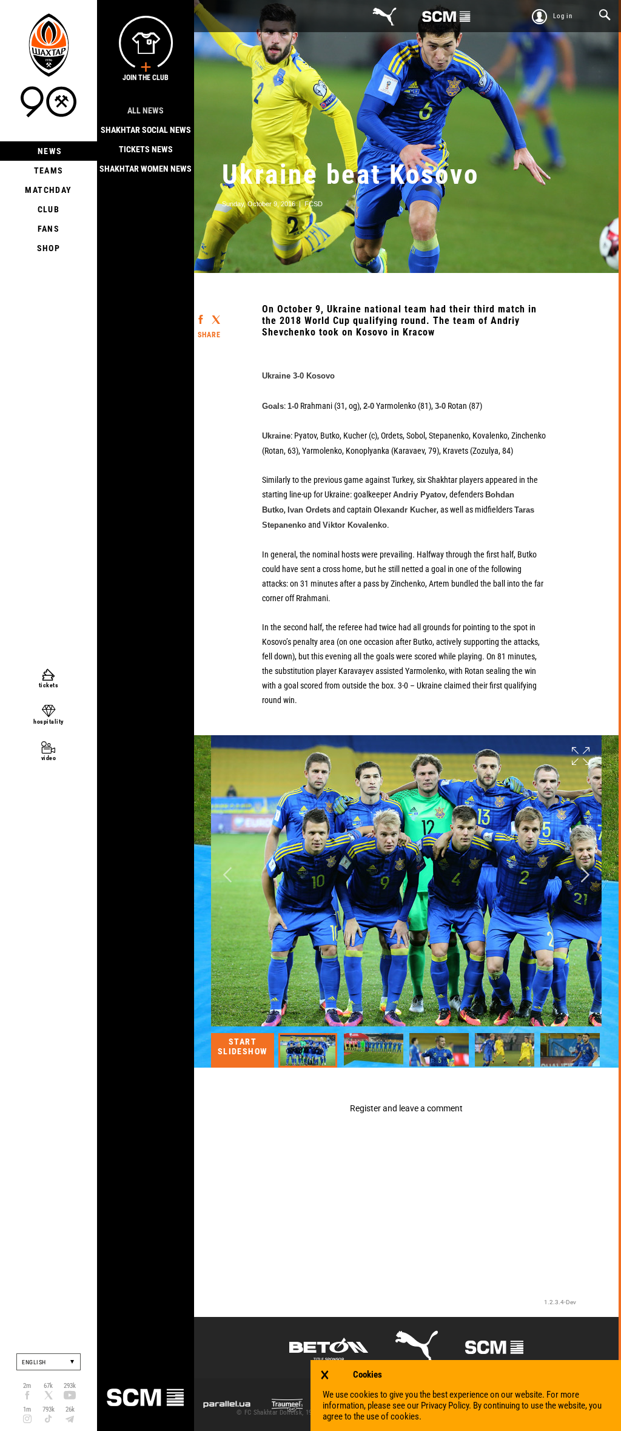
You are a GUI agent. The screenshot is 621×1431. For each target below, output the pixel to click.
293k (70, 1386)
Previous (227, 875)
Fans (49, 229)
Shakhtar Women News (145, 168)
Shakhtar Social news (146, 130)
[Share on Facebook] (200, 313)
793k (48, 1409)
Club (49, 209)
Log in (562, 16)
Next (585, 875)
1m (27, 1409)
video (48, 758)
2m (27, 1386)
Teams (49, 170)
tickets (49, 685)
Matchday (48, 190)
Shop (49, 248)
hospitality (48, 721)
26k (70, 1409)
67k (48, 1386)
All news (145, 110)
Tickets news (146, 149)
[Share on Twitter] (215, 314)
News (48, 151)
